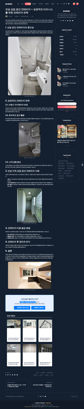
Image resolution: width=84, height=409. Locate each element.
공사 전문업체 (61, 178)
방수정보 (40, 3)
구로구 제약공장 (70, 168)
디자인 (37, 372)
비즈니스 (41, 375)
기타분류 (61, 54)
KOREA (10, 16)
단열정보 (34, 3)
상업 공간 (35, 375)
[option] (67, 134)
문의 (58, 3)
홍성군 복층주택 (61, 165)
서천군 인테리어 (61, 168)
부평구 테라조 (61, 163)
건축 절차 (60, 170)
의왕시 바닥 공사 (69, 175)
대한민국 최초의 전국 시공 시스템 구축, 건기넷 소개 (66, 141)
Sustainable (61, 175)
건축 (22, 3)
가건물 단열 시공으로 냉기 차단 (69, 76)
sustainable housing (63, 160)
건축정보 (61, 39)
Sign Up (67, 106)
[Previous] (66, 146)
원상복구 (47, 3)
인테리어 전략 (49, 372)
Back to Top (74, 396)
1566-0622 (48, 403)
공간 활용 (43, 372)
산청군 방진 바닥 (66, 173)
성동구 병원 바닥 (68, 170)
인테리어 (28, 3)
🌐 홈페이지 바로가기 (38, 307)
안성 (52, 375)
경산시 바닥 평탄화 (70, 165)
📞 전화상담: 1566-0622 (22, 307)
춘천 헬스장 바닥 (69, 163)
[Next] (68, 146)
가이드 (59, 173)
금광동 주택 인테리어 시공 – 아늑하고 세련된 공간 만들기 (16, 385)
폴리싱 (53, 3)
